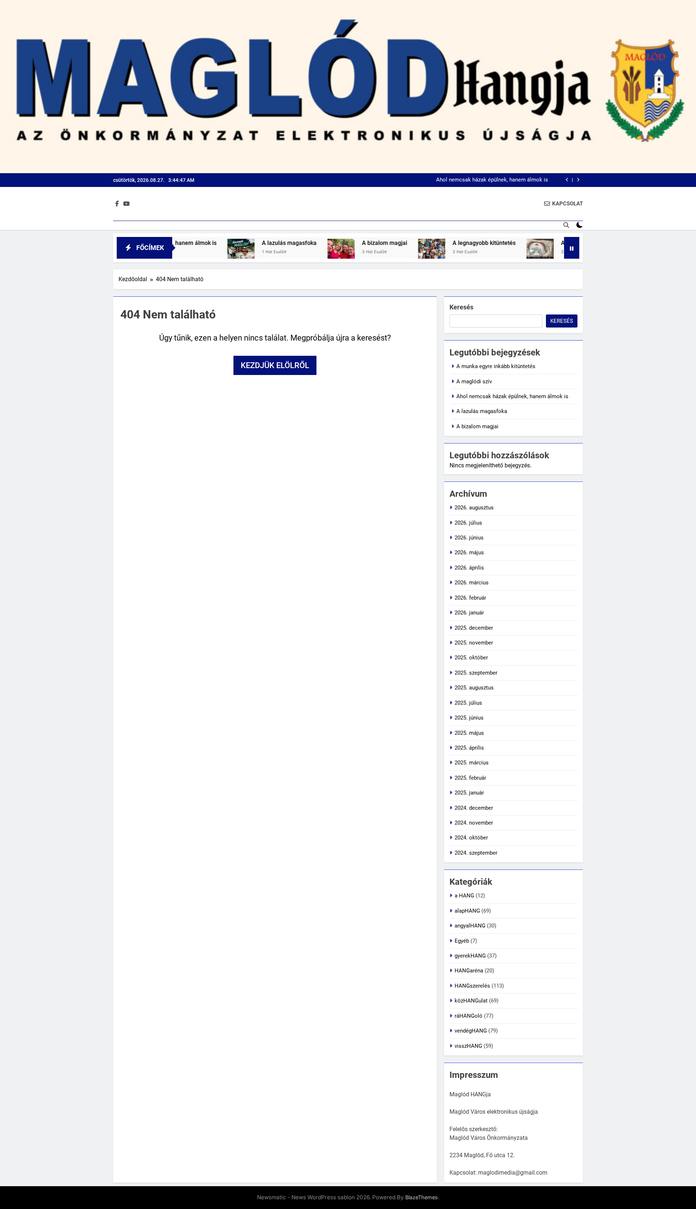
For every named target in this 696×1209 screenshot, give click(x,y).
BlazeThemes (421, 1197)
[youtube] (126, 204)
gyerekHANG (470, 955)
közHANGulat (471, 1000)
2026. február (470, 598)
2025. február (470, 778)
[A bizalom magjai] (301, 252)
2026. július (468, 523)
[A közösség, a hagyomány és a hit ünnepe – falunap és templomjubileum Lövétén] (500, 252)
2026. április (469, 567)
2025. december (474, 628)
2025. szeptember (476, 673)
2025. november (474, 642)
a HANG (464, 895)
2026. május (469, 552)
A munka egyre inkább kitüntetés (495, 366)
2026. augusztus (474, 507)
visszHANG (468, 1046)
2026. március (472, 582)
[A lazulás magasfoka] (201, 252)
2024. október (471, 837)
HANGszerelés (472, 986)
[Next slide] (578, 180)
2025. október (471, 657)
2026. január (469, 612)
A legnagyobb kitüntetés (444, 242)
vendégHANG (471, 1030)
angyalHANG (470, 925)
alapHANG (467, 911)
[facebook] (117, 204)
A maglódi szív (474, 381)
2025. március (472, 762)
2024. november (474, 823)
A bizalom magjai (345, 242)
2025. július (468, 703)
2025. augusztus (474, 687)
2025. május (469, 733)
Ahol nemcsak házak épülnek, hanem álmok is (492, 180)
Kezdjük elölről (275, 365)
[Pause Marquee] (571, 248)
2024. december (474, 808)
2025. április (469, 748)
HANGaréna (469, 970)
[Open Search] (566, 225)
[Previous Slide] (567, 180)
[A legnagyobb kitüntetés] (392, 252)
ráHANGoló (468, 1016)
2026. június (469, 537)
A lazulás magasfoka (250, 242)
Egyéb (462, 941)
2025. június (469, 717)
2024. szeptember (476, 853)
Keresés (461, 307)
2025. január (469, 792)
